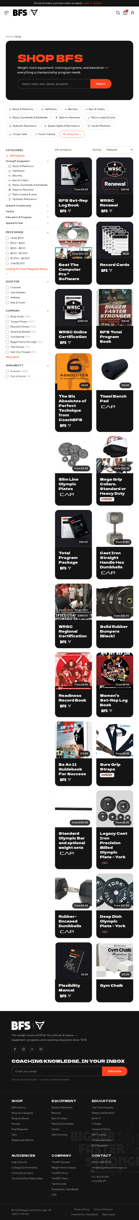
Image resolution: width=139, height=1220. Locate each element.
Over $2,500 (17, 263)
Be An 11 (96, 1118)
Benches (73, 109)
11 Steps (96, 1123)
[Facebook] (15, 1049)
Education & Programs (27, 217)
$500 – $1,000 (19, 253)
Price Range (27, 232)
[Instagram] (23, 1049)
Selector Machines (69, 117)
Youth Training (46, 134)
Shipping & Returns (23, 1140)
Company (27, 311)
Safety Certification (103, 1113)
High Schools (19, 1162)
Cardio (56, 1129)
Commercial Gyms (22, 1173)
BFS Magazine (100, 1145)
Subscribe (115, 1071)
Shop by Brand (20, 1118)
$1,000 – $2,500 (20, 258)
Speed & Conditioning (27, 205)
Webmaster (108, 1214)
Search (101, 83)
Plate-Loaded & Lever (103, 117)
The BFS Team (60, 1178)
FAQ (54, 1194)
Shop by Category (22, 1113)
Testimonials (59, 1183)
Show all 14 (12, 357)
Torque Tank (19, 134)
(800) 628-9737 (101, 1162)
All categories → (72, 134)
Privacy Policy (82, 1209)
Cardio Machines (100, 125)
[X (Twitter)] (32, 1049)
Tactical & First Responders (27, 1178)
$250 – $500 (17, 248)
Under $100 (17, 238)
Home (9, 36)
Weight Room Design (64, 1167)
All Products (17, 155)
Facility (27, 211)
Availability (27, 365)
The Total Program (102, 1107)
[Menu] (7, 13)
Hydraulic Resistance (24, 125)
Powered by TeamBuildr (65, 1189)
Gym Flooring (59, 1134)
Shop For (27, 281)
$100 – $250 (17, 243)
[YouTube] (41, 1049)
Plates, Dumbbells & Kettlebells (30, 117)
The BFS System (61, 1162)
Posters (16, 1123)
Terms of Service (103, 1209)
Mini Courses (99, 1134)
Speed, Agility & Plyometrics (64, 125)
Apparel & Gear (27, 223)
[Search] (118, 12)
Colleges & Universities (24, 1167)
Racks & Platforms (22, 109)
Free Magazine (20, 1129)
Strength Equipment (27, 161)
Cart (14, 1134)
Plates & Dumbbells (63, 1123)
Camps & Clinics (101, 1129)
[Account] (132, 12)
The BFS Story (60, 1173)
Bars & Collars (97, 109)
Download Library (102, 1140)
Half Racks (51, 109)
